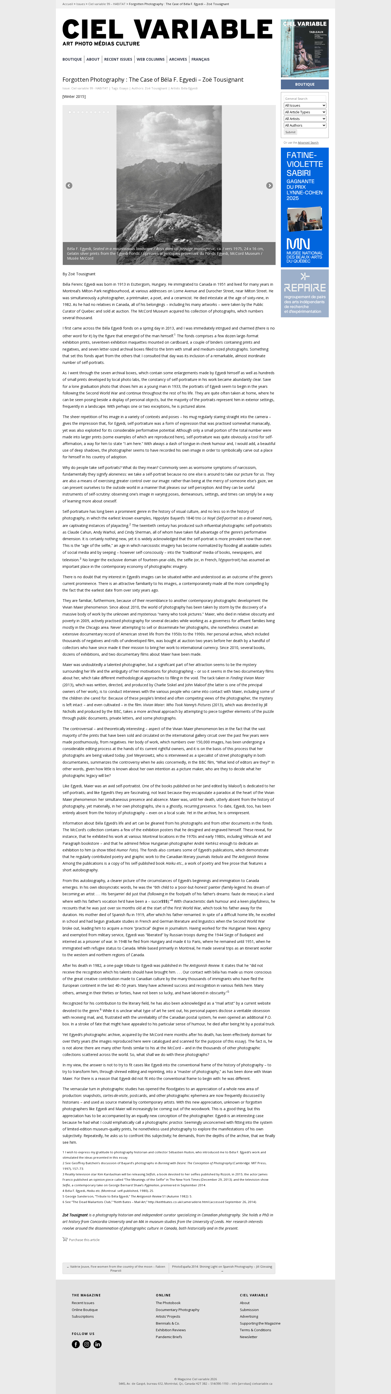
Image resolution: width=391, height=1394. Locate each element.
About (93, 59)
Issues (80, 4)
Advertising (249, 1316)
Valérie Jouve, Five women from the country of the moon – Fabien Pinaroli (115, 1268)
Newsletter (248, 1336)
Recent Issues (83, 1302)
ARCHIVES (178, 59)
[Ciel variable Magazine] (169, 46)
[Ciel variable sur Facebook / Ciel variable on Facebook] (76, 1347)
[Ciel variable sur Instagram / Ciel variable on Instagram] (87, 1347)
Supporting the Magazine (260, 1323)
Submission (249, 1309)
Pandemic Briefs (169, 1336)
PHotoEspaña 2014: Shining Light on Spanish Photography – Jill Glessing (222, 1268)
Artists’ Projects (168, 1316)
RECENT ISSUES (118, 59)
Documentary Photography (177, 1309)
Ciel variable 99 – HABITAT (107, 4)
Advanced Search (308, 142)
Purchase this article (84, 1240)
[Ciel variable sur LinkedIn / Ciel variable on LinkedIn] (98, 1347)
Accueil (68, 4)
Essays (123, 88)
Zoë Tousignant (156, 88)
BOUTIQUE (72, 59)
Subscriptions (83, 1316)
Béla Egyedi (189, 88)
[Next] (222, 185)
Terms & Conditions (255, 1330)
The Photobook (168, 1302)
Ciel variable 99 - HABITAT (89, 88)
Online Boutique (85, 1309)
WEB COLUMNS (151, 59)
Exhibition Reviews (171, 1330)
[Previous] (116, 185)
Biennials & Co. (168, 1323)
